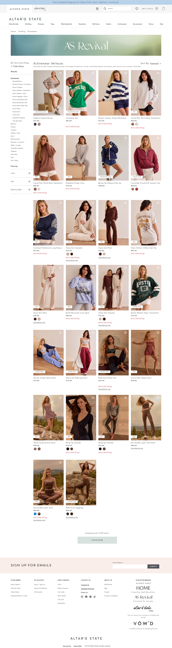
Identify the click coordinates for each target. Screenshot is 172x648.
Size (12, 181)
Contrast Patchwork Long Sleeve (47, 248)
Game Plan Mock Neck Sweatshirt (145, 118)
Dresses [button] (13, 127)
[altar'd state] (25, 19)
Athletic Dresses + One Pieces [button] (22, 84)
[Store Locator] (97, 8)
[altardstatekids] (40, 9)
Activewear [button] (15, 78)
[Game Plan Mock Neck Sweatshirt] (146, 93)
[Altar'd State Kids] (143, 608)
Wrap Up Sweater (73, 443)
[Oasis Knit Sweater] (81, 223)
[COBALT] (35, 514)
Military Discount (63, 588)
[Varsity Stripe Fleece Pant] (48, 352)
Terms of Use (67, 646)
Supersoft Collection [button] (19, 118)
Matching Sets (66, 24)
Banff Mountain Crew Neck (77, 313)
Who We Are (108, 584)
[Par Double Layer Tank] (48, 482)
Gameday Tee (72, 118)
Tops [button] (12, 157)
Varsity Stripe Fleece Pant (44, 378)
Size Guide (61, 592)
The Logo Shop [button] (17, 121)
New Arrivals (13, 24)
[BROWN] (132, 124)
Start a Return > (16, 584)
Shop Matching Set (72, 260)
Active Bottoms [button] (17, 81)
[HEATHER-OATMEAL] (67, 254)
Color (13, 173)
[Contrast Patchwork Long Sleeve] (48, 223)
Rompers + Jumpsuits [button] (17, 142)
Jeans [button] (12, 136)
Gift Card (61, 599)
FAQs (59, 584)
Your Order (15, 580)
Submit (153, 566)
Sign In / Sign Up (39, 584)
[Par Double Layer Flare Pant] (146, 417)
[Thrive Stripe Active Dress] (48, 417)
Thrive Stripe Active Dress (44, 443)
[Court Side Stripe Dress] (146, 352)
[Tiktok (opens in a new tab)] (94, 597)
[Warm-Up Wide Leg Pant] (81, 352)
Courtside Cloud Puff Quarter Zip (145, 183)
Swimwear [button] (14, 154)
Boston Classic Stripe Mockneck (112, 118)
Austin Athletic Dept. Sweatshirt (145, 313)
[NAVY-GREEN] (67, 514)
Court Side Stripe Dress (141, 378)
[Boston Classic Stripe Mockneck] (113, 93)
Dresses (41, 24)
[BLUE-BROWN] (35, 449)
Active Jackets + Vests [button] (19, 93)
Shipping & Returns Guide (19, 596)
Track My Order (15, 588)
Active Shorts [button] (17, 108)
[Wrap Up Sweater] (81, 417)
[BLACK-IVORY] (35, 124)
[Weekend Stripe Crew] (81, 158)
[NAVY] (67, 449)
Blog (105, 588)
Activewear (122, 24)
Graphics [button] (13, 130)
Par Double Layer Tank (43, 508)
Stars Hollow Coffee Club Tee (144, 248)
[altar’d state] (19, 9)
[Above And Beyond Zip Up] (113, 158)
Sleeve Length (16, 190)
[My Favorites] (136, 8)
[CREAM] (132, 189)
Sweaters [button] (13, 151)
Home (151, 24)
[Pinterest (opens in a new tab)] (90, 597)
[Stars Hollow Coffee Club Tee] (146, 223)
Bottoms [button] (13, 124)
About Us (108, 580)
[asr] (143, 597)
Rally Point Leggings (75, 508)
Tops (52, 24)
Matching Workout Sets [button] (20, 102)
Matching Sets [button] (15, 139)
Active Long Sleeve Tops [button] (20, 99)
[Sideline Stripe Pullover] (48, 93)
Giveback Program (87, 589)
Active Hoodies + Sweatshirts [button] (22, 90)
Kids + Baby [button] (14, 160)
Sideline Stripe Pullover (43, 118)
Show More (97, 540)
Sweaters (82, 24)
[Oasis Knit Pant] (113, 223)
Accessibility (61, 603)
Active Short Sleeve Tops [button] (20, 105)
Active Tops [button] (16, 115)
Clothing (28, 24)
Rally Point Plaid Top (107, 378)
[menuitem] (13, 24)
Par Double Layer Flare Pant (143, 443)
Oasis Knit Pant (105, 248)
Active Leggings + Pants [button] (20, 96)
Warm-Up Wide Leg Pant (76, 378)
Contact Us (86, 580)
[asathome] (143, 586)
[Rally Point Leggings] (81, 482)
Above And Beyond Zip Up (109, 183)
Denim (108, 24)
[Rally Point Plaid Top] (113, 352)
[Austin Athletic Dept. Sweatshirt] (146, 287)
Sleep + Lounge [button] (15, 145)
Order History (15, 592)
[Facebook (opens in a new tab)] (86, 597)
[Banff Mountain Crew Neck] (81, 287)
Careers (106, 592)
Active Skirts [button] (16, 112)
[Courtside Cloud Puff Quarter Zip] (146, 158)
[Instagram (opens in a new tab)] (82, 597)
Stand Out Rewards (40, 588)
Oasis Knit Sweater (74, 248)
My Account (39, 580)
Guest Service (63, 580)
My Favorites (38, 592)
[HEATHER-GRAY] (136, 124)
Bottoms (96, 24)
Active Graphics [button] (17, 87)
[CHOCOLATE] (71, 254)
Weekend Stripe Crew (75, 183)
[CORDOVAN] (136, 189)
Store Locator (62, 596)
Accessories (137, 24)
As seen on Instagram (111, 596)
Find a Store (18, 66)
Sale (161, 24)
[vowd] (143, 623)
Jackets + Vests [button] (15, 133)
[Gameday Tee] (81, 93)
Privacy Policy (78, 646)
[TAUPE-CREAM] (39, 124)
